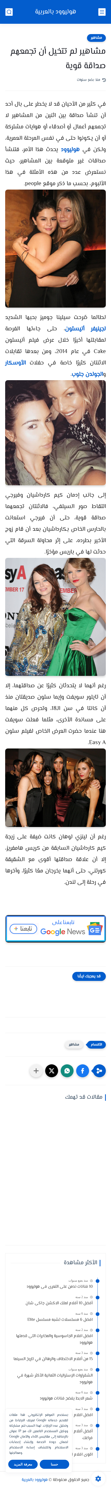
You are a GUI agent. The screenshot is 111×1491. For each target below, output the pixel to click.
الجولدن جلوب (87, 374)
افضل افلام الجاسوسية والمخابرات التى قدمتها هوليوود (54, 1339)
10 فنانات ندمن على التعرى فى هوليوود (60, 1287)
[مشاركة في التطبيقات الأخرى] (36, 1070)
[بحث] (9, 12)
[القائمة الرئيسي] (102, 12)
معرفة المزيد (23, 1464)
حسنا (54, 1464)
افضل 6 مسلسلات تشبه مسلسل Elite (60, 1320)
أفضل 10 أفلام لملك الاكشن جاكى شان (59, 1303)
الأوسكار (15, 363)
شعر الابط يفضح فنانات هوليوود (66, 1398)
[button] (82, 1070)
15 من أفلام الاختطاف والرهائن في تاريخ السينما (53, 1359)
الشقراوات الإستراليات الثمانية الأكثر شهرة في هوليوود (55, 1379)
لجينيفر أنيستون (85, 329)
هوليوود (70, 149)
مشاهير (96, 38)
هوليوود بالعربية (55, 12)
